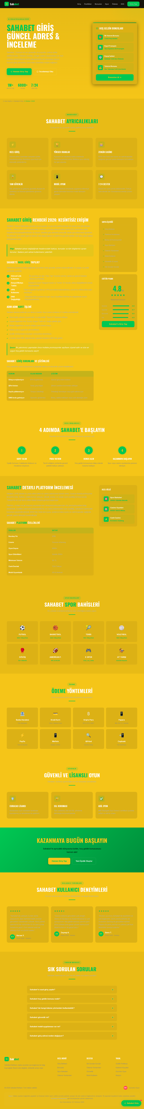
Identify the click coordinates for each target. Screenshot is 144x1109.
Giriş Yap (133, 4)
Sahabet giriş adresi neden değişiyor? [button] (71, 1035)
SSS (122, 4)
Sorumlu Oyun (121, 1071)
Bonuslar (98, 4)
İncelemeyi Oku (46, 71)
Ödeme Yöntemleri (112, 251)
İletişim (118, 1075)
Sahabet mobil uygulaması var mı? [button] (71, 1026)
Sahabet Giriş (133, 1103)
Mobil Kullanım (110, 256)
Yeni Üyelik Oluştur (84, 861)
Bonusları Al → (114, 77)
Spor (107, 4)
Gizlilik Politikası (122, 1064)
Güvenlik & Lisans (111, 261)
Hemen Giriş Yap (20, 71)
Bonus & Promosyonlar (113, 240)
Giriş (79, 4)
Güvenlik (90, 1071)
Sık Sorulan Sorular (112, 267)
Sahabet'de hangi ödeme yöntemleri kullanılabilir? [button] (71, 1008)
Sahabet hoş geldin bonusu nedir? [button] (71, 998)
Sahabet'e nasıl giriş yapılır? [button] (71, 989)
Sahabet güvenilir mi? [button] (71, 1017)
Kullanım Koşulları (122, 1068)
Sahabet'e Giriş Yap (118, 324)
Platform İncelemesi (112, 234)
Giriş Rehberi (110, 229)
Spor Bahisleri (110, 245)
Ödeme (115, 4)
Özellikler (88, 4)
